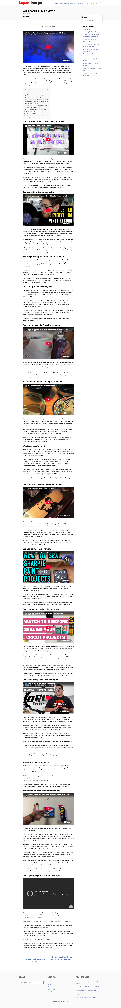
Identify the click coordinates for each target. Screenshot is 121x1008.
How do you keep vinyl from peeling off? (36, 111)
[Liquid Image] (31, 3)
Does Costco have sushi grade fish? (92, 69)
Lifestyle (94, 3)
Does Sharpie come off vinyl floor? (34, 97)
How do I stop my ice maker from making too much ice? (91, 35)
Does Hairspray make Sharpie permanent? (36, 99)
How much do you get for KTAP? (90, 60)
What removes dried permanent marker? (36, 115)
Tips (24, 951)
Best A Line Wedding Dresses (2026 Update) (91, 50)
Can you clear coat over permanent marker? (37, 105)
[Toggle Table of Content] (47, 90)
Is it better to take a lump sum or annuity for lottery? (92, 31)
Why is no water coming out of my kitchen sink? (91, 45)
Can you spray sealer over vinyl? (33, 107)
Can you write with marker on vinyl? (34, 94)
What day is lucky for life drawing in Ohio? (90, 74)
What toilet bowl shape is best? (90, 55)
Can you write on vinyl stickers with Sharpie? (37, 92)
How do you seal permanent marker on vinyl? (37, 96)
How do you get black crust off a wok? (91, 64)
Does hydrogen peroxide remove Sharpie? (36, 117)
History (87, 3)
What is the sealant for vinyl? (33, 113)
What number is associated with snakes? (91, 40)
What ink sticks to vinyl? (31, 103)
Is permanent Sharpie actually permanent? (36, 101)
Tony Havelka (27, 13)
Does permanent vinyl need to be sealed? (36, 109)
